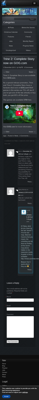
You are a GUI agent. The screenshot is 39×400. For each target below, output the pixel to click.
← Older (6, 72)
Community (28, 32)
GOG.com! (25, 87)
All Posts (11, 27)
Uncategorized (11, 50)
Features (11, 37)
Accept (6, 396)
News (11, 46)
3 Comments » (24, 136)
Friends (28, 37)
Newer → (32, 72)
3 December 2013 (9, 67)
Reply (30, 181)
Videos (28, 50)
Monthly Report (28, 41)
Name (9, 297)
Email (9, 305)
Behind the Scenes (28, 27)
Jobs (10, 41)
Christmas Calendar (11, 32)
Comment (10, 314)
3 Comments (28, 67)
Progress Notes (28, 46)
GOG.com (11, 78)
